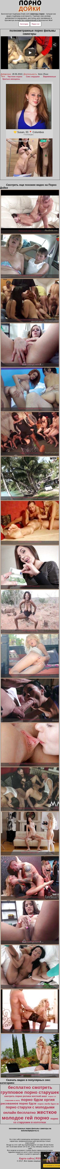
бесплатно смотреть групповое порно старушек (30, 1090)
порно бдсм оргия (38, 1100)
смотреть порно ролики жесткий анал (25, 1096)
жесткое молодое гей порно (29, 1115)
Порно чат (36, 24)
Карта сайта (26, 1158)
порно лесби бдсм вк (48, 1104)
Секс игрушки (33, 76)
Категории (24, 24)
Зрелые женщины (11, 79)
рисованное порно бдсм (18, 1103)
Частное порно (15, 76)
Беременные (49, 76)
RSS (38, 1158)
